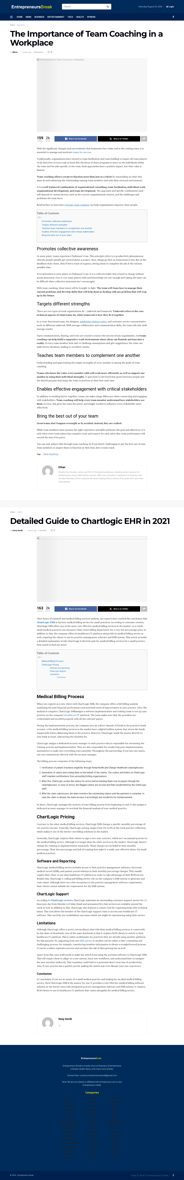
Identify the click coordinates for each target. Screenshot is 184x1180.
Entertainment (55, 17)
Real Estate (115, 1098)
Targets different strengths (54, 225)
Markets (92, 1136)
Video (115, 1143)
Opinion (91, 17)
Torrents (115, 1132)
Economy (69, 1132)
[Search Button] (108, 6)
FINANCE (69, 1154)
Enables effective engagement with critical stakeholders (68, 232)
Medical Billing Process (52, 661)
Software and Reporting (60, 668)
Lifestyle (92, 1132)
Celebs (69, 1117)
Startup (115, 1117)
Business (39, 17)
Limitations (54, 674)
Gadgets (92, 1102)
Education (69, 1136)
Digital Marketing (69, 1128)
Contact (165, 1175)
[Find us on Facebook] (173, 17)
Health (80, 17)
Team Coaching (50, 454)
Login (171, 6)
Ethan (15, 52)
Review (115, 1106)
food (69, 1158)
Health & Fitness (92, 1113)
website (115, 1151)
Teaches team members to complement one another (67, 228)
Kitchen (92, 1124)
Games (92, 1106)
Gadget (92, 1098)
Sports (115, 1113)
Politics (92, 1158)
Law (92, 1128)
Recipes (115, 1102)
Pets (92, 1154)
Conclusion (61, 677)
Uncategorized (115, 1139)
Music (92, 1139)
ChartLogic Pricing (50, 665)
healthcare (70, 715)
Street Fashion (115, 1121)
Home (20, 17)
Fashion (69, 1147)
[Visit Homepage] (33, 6)
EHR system (85, 940)
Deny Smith (18, 530)
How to (92, 1121)
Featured (69, 1151)
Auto (69, 1102)
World (115, 1154)
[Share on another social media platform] (144, 139)
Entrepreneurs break (69, 1143)
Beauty (69, 1106)
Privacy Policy (153, 1175)
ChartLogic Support (58, 671)
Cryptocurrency (69, 1124)
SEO (115, 1109)
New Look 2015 (92, 1143)
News (28, 17)
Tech (70, 17)
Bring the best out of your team (57, 235)
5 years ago (27, 52)
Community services (69, 1121)
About (142, 1175)
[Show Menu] (11, 17)
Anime (69, 1098)
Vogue (115, 1147)
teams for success (82, 152)
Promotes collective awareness (57, 221)
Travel (115, 1136)
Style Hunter (115, 1124)
